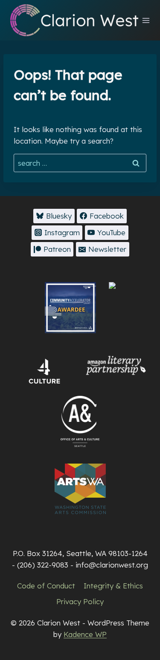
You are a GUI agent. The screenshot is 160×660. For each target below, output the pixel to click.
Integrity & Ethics (113, 585)
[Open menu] (146, 20)
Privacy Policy (80, 601)
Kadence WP (85, 634)
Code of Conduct (46, 585)
